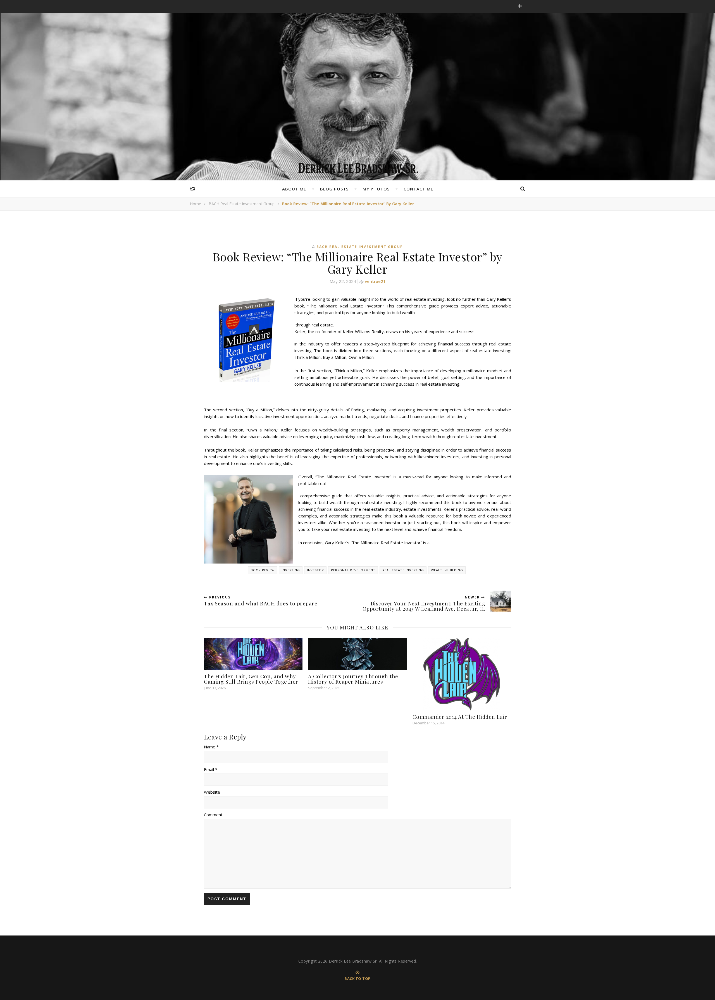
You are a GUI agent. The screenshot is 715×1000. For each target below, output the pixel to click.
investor (315, 570)
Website (212, 792)
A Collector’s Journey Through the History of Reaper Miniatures (353, 678)
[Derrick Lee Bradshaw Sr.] (357, 168)
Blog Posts (334, 189)
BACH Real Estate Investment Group (242, 203)
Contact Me (418, 189)
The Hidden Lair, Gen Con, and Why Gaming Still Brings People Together (251, 678)
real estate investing (403, 570)
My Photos (376, 189)
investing (291, 570)
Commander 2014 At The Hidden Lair (460, 716)
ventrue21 (375, 281)
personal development (353, 570)
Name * (211, 747)
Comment (213, 814)
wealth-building (447, 570)
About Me (294, 189)
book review (263, 570)
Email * (210, 769)
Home (195, 203)
